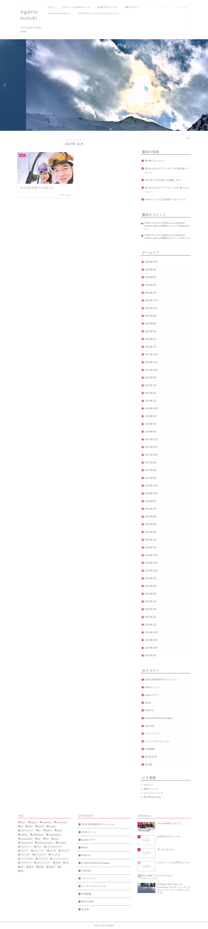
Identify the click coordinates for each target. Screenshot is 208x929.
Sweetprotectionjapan (45, 843)
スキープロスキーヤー (54, 847)
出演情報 (150, 749)
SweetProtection (26, 843)
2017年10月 (151, 454)
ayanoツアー (152, 695)
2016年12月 (151, 485)
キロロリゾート (25, 847)
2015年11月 (151, 562)
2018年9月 (151, 416)
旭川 (21, 867)
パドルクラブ (42, 859)
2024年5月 (151, 277)
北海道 (57, 863)
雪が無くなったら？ (155, 161)
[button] (4, 85)
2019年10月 (151, 370)
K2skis (59, 830)
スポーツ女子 (25, 855)
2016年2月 (151, 539)
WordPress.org (152, 797)
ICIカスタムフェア (26, 830)
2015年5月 (151, 593)
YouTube (150, 726)
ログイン (148, 784)
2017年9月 (151, 462)
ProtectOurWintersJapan (159, 718)
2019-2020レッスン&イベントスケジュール (98, 13)
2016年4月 (151, 532)
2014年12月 (151, 632)
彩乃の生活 (151, 756)
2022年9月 (151, 315)
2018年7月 (151, 424)
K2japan (49, 830)
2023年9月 (151, 285)
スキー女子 (64, 850)
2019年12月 (151, 362)
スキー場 (52, 850)
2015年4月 (151, 601)
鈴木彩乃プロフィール (107, 7)
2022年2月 (151, 339)
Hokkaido (52, 826)
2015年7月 (151, 578)
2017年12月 (151, 439)
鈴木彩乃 (52, 867)
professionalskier (26, 839)
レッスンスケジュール (157, 741)
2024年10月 (151, 261)
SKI (38, 839)
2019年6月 (151, 393)
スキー (38, 847)
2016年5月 (151, 524)
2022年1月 (151, 346)
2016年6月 (151, 516)
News (148, 702)
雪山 (21, 871)
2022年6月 (151, 323)
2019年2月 (151, 400)
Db (21, 826)
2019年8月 (151, 377)
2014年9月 (151, 655)
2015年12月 (151, 555)
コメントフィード (153, 793)
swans (56, 839)
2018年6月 (151, 431)
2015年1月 (151, 624)
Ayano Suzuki (61, 822)
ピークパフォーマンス (60, 859)
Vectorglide (62, 843)
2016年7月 (151, 508)
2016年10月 (151, 493)
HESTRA (40, 826)
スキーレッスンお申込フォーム (76, 7)
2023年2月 (151, 292)
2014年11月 (151, 640)
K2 (39, 830)
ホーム (51, 7)
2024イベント (152, 687)
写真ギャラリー (132, 7)
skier (47, 839)
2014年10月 (151, 647)
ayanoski (33, 822)
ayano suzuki (30, 20)
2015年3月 (151, 609)
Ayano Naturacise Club (59, 13)
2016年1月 (151, 547)
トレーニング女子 (26, 859)
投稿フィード (151, 789)
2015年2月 (151, 617)
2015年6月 (151, 586)
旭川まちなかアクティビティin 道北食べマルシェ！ (167, 170)
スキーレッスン (38, 850)
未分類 (148, 764)
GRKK (30, 826)
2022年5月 (151, 331)
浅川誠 (41, 867)
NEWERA (23, 835)
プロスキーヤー (25, 863)
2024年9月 (151, 269)
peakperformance (54, 835)
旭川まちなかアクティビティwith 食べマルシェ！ (167, 190)
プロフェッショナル (43, 863)
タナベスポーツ (40, 855)
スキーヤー (24, 850)
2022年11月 (151, 308)
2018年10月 (151, 408)
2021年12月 (151, 354)
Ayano (22, 822)
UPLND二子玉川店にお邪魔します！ (163, 180)
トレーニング (152, 733)
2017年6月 (151, 478)
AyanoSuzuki (46, 822)
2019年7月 (151, 385)
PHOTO (149, 710)
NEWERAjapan (37, 835)
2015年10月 (151, 570)
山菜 (66, 863)
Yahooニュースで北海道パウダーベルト (165, 199)
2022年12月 (151, 300)
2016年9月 (151, 501)
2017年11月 (151, 447)
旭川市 (31, 867)
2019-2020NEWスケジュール (161, 679)
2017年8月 (151, 470)
